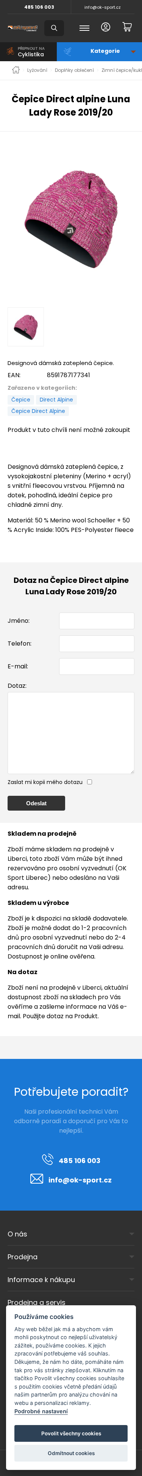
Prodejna (22, 1257)
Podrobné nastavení (41, 1411)
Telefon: (19, 643)
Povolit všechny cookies (71, 1433)
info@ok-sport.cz (102, 7)
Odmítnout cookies (71, 1453)
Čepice (20, 399)
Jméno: (19, 620)
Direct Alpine (56, 399)
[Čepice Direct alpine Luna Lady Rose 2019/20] (71, 217)
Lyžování (37, 70)
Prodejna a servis (37, 1302)
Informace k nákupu (41, 1279)
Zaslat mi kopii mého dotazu (45, 782)
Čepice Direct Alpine (38, 411)
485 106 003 (39, 7)
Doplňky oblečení (74, 70)
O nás (17, 1234)
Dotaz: (17, 685)
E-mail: (18, 666)
